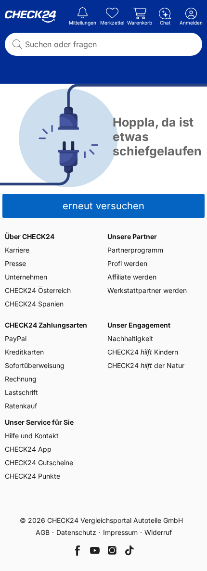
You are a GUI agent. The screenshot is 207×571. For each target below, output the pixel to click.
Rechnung (21, 379)
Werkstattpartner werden (147, 290)
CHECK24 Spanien (34, 304)
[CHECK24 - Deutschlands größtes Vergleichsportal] (30, 17)
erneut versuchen (103, 206)
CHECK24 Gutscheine (39, 462)
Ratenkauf (21, 406)
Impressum (120, 532)
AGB (43, 532)
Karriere (17, 250)
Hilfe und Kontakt (32, 435)
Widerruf (158, 532)
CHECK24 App (28, 449)
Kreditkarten (24, 352)
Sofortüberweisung (35, 365)
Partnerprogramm (135, 250)
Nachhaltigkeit (130, 338)
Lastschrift (21, 392)
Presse (15, 263)
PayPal (15, 338)
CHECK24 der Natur (145, 365)
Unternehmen (26, 277)
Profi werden (127, 263)
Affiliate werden (131, 277)
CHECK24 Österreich (38, 290)
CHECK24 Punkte (32, 476)
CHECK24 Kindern (142, 352)
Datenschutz (76, 532)
